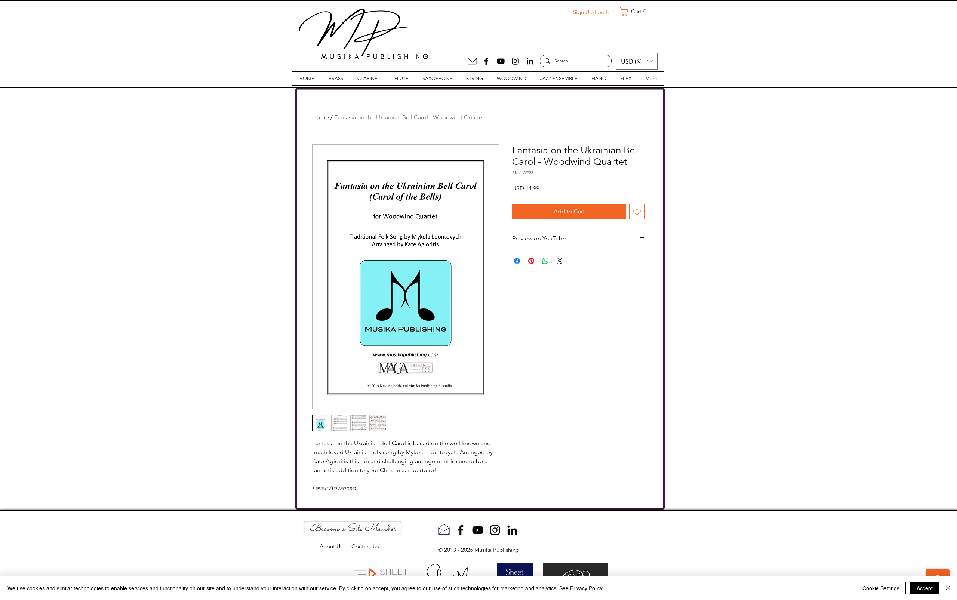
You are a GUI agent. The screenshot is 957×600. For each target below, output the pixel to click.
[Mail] (472, 61)
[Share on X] (559, 260)
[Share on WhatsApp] (545, 260)
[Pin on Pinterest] (531, 260)
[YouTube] (500, 61)
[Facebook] (486, 61)
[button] (636, 11)
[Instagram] (515, 61)
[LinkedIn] (530, 61)
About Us (335, 546)
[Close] (948, 588)
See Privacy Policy (581, 588)
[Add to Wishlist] (637, 211)
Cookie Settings (880, 588)
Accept (925, 588)
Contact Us (365, 546)
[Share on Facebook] (517, 260)
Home (320, 117)
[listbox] (637, 61)
